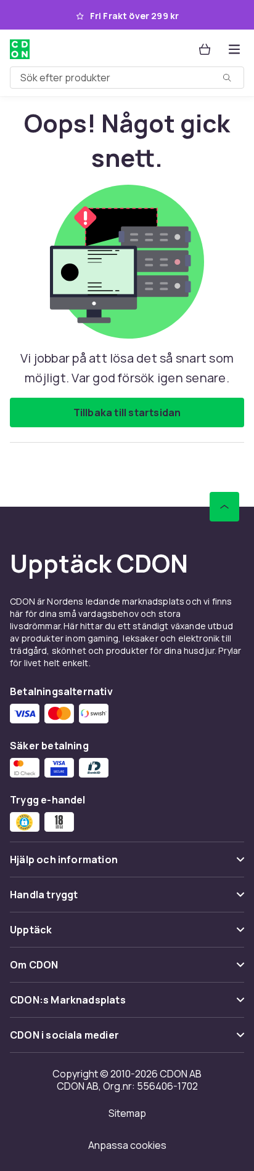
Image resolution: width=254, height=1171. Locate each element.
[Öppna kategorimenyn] (234, 49)
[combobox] (127, 77)
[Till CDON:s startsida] (20, 49)
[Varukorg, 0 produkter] (204, 49)
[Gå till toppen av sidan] (224, 506)
